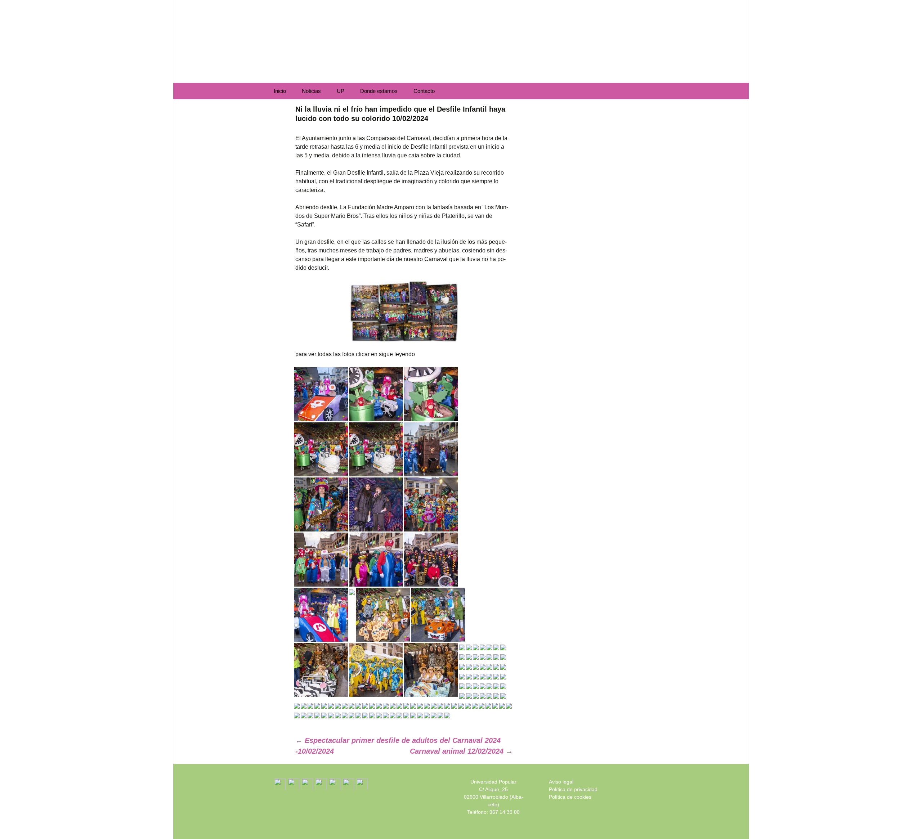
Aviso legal (561, 782)
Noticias (311, 91)
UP (340, 91)
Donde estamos (379, 91)
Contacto (424, 91)
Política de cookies (570, 797)
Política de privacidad (573, 789)
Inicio (280, 91)
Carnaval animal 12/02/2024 (461, 751)
